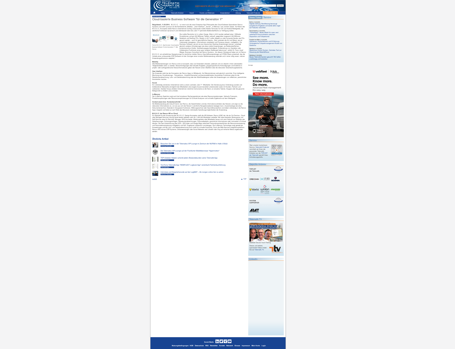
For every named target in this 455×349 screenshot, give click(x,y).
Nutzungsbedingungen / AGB (182, 345)
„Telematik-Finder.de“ (262, 147)
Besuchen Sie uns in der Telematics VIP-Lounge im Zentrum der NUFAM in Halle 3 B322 (194, 143)
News (163, 13)
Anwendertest (225, 13)
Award (191, 13)
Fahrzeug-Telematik (166, 146)
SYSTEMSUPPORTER (254, 202)
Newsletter (214, 345)
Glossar (237, 345)
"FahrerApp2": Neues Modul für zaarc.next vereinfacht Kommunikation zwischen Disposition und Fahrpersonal (263, 34)
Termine (267, 17)
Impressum (246, 345)
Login (264, 345)
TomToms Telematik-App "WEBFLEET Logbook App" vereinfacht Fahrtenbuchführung (193, 165)
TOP (244, 179)
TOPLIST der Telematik (258, 154)
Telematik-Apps (157, 16)
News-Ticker (255, 17)
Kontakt (222, 345)
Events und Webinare (207, 13)
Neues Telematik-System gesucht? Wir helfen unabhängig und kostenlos (265, 58)
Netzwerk (229, 345)
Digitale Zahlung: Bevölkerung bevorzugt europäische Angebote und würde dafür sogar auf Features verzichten (264, 25)
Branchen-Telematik (166, 153)
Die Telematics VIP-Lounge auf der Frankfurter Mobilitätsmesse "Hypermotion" (190, 150)
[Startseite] (218, 10)
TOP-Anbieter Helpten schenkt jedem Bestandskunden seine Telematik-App (189, 158)
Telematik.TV (270, 13)
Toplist (278, 169)
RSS (207, 345)
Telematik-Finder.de (253, 13)
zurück (154, 179)
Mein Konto (256, 345)
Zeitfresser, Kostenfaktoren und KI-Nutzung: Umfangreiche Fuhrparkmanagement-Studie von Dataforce (265, 43)
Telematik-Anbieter (177, 13)
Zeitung (238, 13)
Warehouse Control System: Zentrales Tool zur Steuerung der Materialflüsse (265, 51)
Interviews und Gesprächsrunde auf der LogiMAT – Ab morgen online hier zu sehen (192, 172)
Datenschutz (199, 345)
